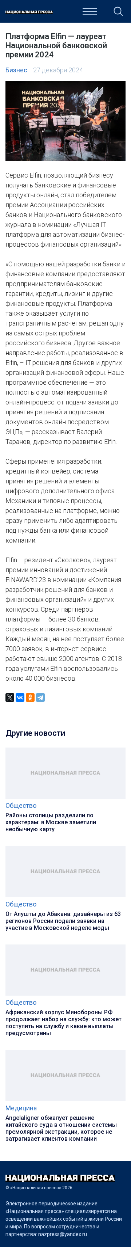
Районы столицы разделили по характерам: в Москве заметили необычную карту (50, 822)
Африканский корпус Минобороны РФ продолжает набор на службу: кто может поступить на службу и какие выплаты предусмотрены (63, 1023)
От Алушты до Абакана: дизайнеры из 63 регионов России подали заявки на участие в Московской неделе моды (63, 920)
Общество (20, 805)
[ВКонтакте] (20, 697)
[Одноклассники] (30, 697)
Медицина (21, 1108)
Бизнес (16, 70)
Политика (62, 13)
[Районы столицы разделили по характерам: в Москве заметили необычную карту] (65, 797)
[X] (9, 697)
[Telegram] (40, 697)
